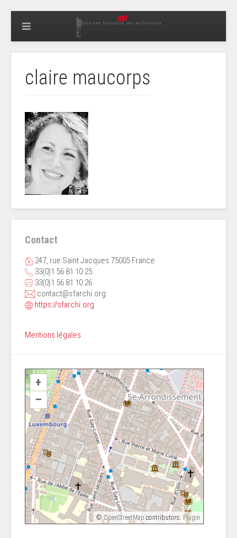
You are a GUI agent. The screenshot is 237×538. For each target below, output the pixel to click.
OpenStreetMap (124, 517)
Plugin (190, 517)
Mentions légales (53, 335)
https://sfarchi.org (64, 305)
